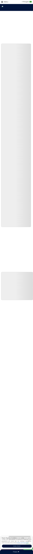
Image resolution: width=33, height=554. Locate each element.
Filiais (15, 552)
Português (25, 1)
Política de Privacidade (22, 542)
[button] (4, 2)
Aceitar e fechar (17, 546)
